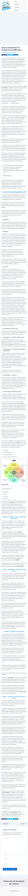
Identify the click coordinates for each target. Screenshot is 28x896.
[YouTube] (17, 883)
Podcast (16, 4)
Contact (16, 10)
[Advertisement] (14, 27)
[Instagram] (10, 883)
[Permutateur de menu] (23, 1)
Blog (16, 1)
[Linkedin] (16, 883)
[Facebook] (14, 883)
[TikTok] (12, 883)
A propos (17, 7)
